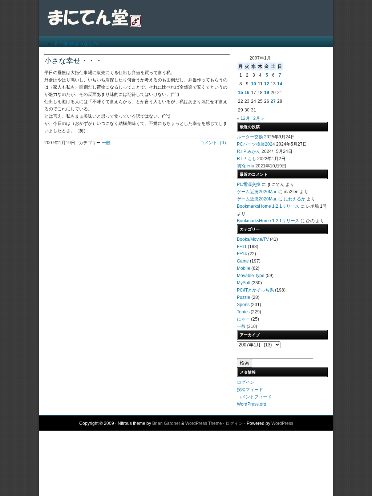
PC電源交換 (248, 184)
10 (253, 83)
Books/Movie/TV (253, 239)
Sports (243, 304)
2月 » (258, 118)
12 (266, 83)
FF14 (242, 253)
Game (243, 261)
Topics (243, 311)
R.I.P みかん (248, 151)
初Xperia (245, 165)
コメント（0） (214, 142)
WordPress (282, 423)
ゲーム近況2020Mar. (257, 191)
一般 (106, 142)
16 (247, 92)
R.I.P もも (246, 158)
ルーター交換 (250, 136)
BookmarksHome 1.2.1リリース (268, 206)
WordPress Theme (203, 423)
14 (279, 83)
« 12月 (243, 118)
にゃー (243, 319)
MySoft (243, 282)
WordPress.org (251, 404)
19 (266, 92)
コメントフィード (254, 396)
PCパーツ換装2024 (256, 144)
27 (273, 101)
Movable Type (250, 275)
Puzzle (243, 297)
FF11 (242, 246)
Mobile (243, 268)
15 (240, 92)
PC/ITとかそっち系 (255, 290)
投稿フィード (250, 389)
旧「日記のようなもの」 (77, 43)
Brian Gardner (166, 423)
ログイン (245, 382)
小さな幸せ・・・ (73, 61)
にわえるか (295, 199)
